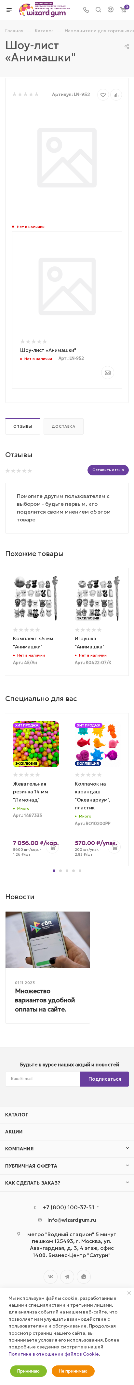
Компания (19, 1149)
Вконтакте (51, 1277)
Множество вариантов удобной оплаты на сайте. (45, 1000)
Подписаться (104, 1079)
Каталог (16, 1115)
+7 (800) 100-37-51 (68, 1207)
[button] (54, 870)
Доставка (63, 426)
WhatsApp (84, 1277)
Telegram (67, 1277)
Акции (14, 1132)
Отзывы (22, 426)
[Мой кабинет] (111, 10)
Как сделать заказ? (32, 1183)
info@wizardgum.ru (71, 1220)
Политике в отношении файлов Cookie (53, 1354)
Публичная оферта (31, 1166)
